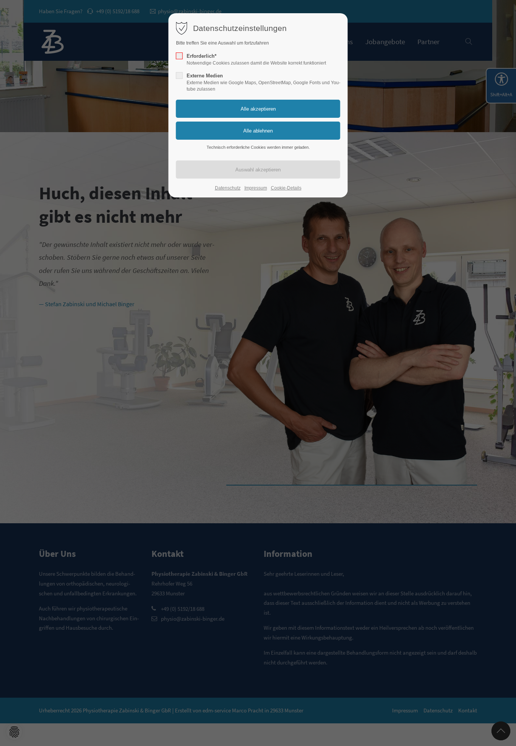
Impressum (255, 188)
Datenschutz (228, 188)
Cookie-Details (286, 188)
